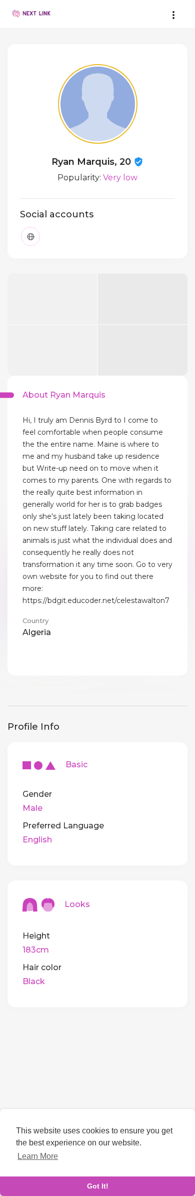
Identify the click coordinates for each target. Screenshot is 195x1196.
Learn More (38, 1156)
